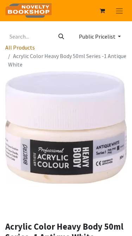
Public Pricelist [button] (98, 36)
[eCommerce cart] (102, 11)
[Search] (61, 36)
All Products (20, 47)
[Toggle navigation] (119, 10)
